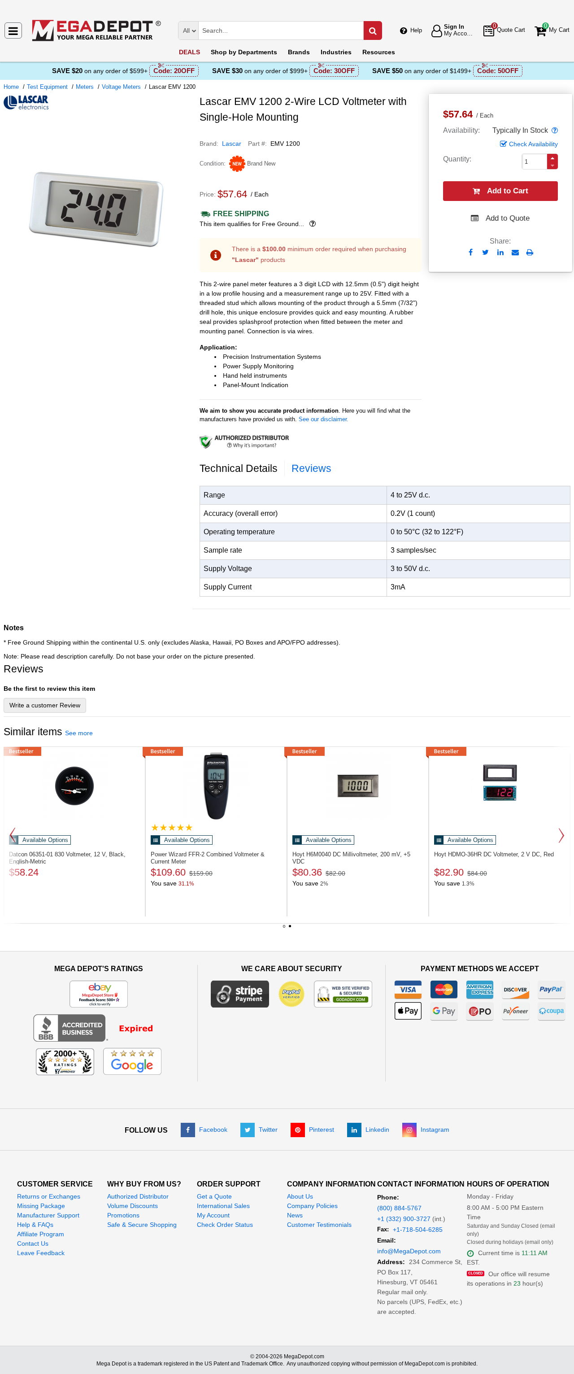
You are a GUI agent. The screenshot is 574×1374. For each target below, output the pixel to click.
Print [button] (530, 252)
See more (79, 733)
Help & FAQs (35, 1224)
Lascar (231, 143)
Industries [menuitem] (336, 52)
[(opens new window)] (98, 300)
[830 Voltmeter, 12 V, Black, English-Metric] (74, 786)
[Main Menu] (13, 30)
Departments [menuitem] (244, 52)
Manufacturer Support (48, 1215)
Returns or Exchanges (48, 1196)
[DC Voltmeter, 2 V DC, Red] (499, 786)
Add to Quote (508, 218)
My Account (213, 1215)
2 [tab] (290, 929)
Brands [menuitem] (299, 52)
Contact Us (32, 1243)
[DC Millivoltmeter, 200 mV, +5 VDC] (358, 786)
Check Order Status (225, 1224)
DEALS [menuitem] (189, 52)
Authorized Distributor (138, 1196)
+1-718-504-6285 (418, 1229)
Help (416, 30)
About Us (300, 1196)
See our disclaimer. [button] (323, 419)
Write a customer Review (44, 705)
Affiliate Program (40, 1234)
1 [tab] (284, 929)
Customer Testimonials (319, 1224)
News (295, 1215)
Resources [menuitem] (378, 52)
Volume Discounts (132, 1205)
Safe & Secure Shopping (142, 1224)
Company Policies (312, 1205)
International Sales (223, 1205)
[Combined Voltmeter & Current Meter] (216, 786)
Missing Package (41, 1205)
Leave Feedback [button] (41, 1252)
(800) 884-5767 (399, 1208)
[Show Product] (172, 827)
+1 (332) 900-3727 (403, 1218)
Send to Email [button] (515, 253)
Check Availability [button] (533, 144)
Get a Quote (214, 1196)
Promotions (123, 1215)
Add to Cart (507, 191)
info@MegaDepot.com (409, 1251)
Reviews (311, 468)
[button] (554, 130)
